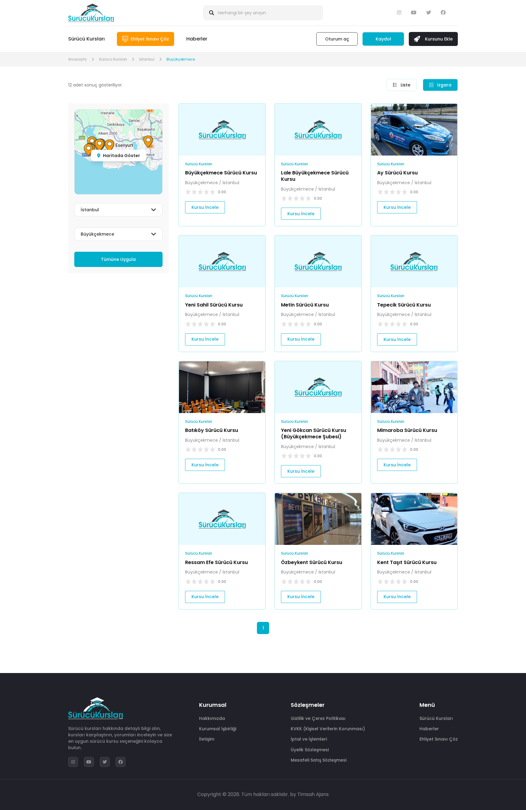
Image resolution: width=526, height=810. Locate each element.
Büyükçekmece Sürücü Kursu (221, 172)
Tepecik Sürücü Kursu (404, 304)
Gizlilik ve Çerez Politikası (318, 718)
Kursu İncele (205, 207)
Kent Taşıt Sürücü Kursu (407, 562)
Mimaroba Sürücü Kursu (407, 430)
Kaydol (383, 39)
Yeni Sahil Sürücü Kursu (214, 304)
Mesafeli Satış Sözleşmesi (318, 760)
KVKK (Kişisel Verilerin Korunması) (328, 729)
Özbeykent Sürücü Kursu (311, 562)
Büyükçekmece (181, 59)
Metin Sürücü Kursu (305, 304)
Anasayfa (77, 59)
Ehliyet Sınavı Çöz (438, 739)
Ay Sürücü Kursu (397, 172)
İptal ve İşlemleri (309, 739)
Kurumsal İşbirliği (217, 729)
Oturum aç (337, 39)
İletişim (206, 739)
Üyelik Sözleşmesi (310, 750)
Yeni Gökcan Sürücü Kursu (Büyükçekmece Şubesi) (313, 433)
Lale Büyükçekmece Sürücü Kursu (315, 176)
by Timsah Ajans (309, 794)
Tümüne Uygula (118, 259)
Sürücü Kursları (86, 38)
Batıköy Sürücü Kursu (211, 430)
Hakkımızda (212, 718)
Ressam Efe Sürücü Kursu (216, 562)
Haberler (196, 38)
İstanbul (146, 59)
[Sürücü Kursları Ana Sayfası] (91, 13)
